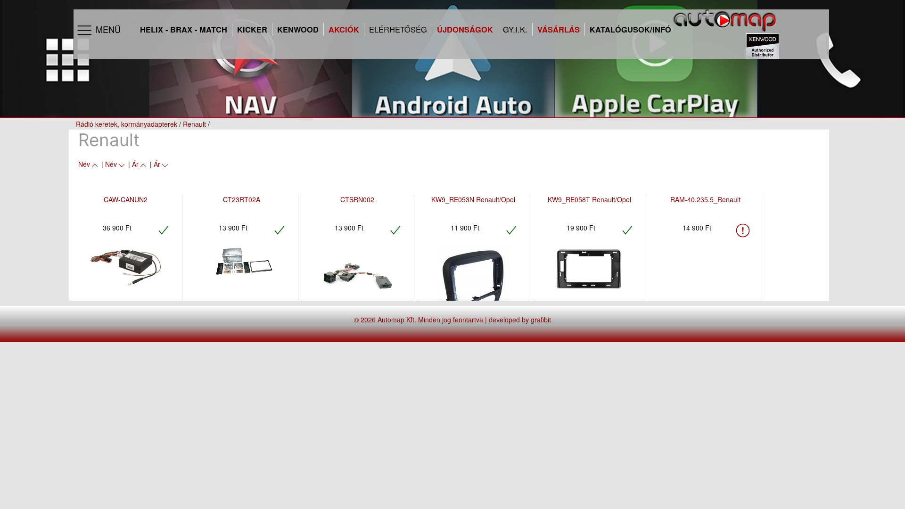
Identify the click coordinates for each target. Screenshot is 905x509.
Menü (106, 29)
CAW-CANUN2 (126, 199)
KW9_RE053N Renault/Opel (473, 199)
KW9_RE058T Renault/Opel (589, 199)
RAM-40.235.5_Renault (705, 199)
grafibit (541, 319)
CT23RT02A (241, 199)
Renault (194, 124)
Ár (135, 164)
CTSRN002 (357, 199)
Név (84, 164)
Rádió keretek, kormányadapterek (126, 124)
